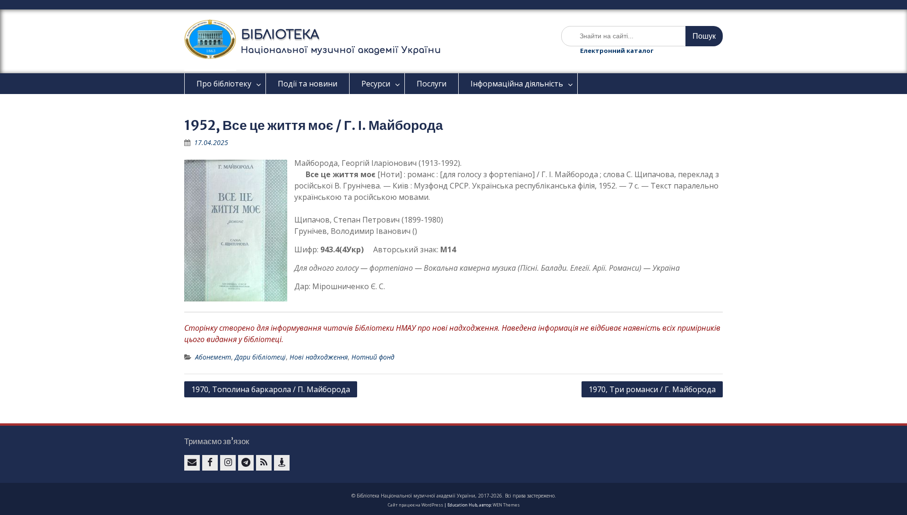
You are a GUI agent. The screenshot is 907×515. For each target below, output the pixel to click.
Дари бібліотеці (260, 356)
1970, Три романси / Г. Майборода (652, 389)
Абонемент (213, 356)
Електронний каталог (616, 50)
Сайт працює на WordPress (415, 505)
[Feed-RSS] (264, 463)
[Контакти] (282, 463)
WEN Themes (506, 505)
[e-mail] (192, 463)
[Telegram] (246, 463)
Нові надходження (319, 356)
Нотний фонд (372, 356)
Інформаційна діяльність (517, 83)
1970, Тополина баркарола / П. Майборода (270, 389)
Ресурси (375, 83)
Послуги (431, 83)
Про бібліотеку (224, 83)
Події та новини (307, 83)
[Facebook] (210, 463)
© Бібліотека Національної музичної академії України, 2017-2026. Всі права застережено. (453, 495)
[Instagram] (228, 463)
